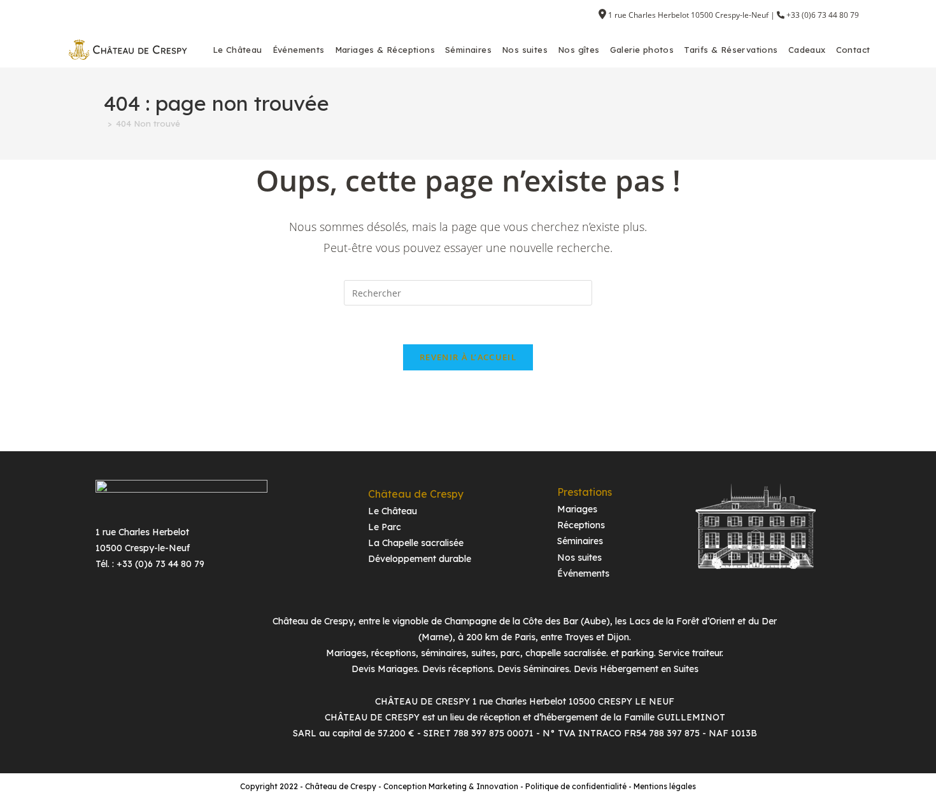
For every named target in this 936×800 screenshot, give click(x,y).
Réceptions (581, 525)
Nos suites (579, 557)
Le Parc (384, 527)
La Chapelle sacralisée (416, 543)
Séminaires (580, 541)
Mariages (577, 509)
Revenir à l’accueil (468, 357)
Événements (583, 573)
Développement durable (419, 559)
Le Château (392, 511)
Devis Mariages (384, 669)
